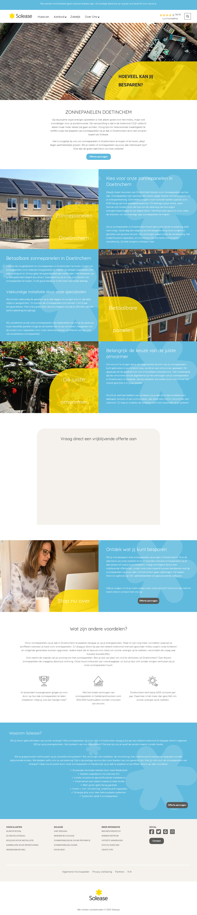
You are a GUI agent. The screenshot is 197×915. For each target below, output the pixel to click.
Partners (119, 871)
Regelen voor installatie (20, 840)
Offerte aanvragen (98, 156)
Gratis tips (107, 849)
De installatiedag (15, 836)
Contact (157, 841)
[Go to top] (188, 906)
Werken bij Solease (64, 836)
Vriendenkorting (15, 849)
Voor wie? (59, 849)
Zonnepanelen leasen (65, 845)
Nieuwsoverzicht (111, 831)
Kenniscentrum (110, 836)
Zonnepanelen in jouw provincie (72, 840)
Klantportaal (13, 831)
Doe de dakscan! (110, 845)
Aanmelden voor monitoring (22, 845)
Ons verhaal (60, 831)
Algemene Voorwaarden (75, 871)
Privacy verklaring (102, 871)
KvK (129, 871)
